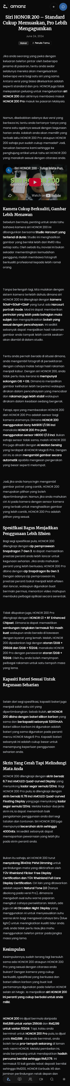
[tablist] (30, 1079)
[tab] (8, 1079)
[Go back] (54, 7)
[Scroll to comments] (63, 7)
